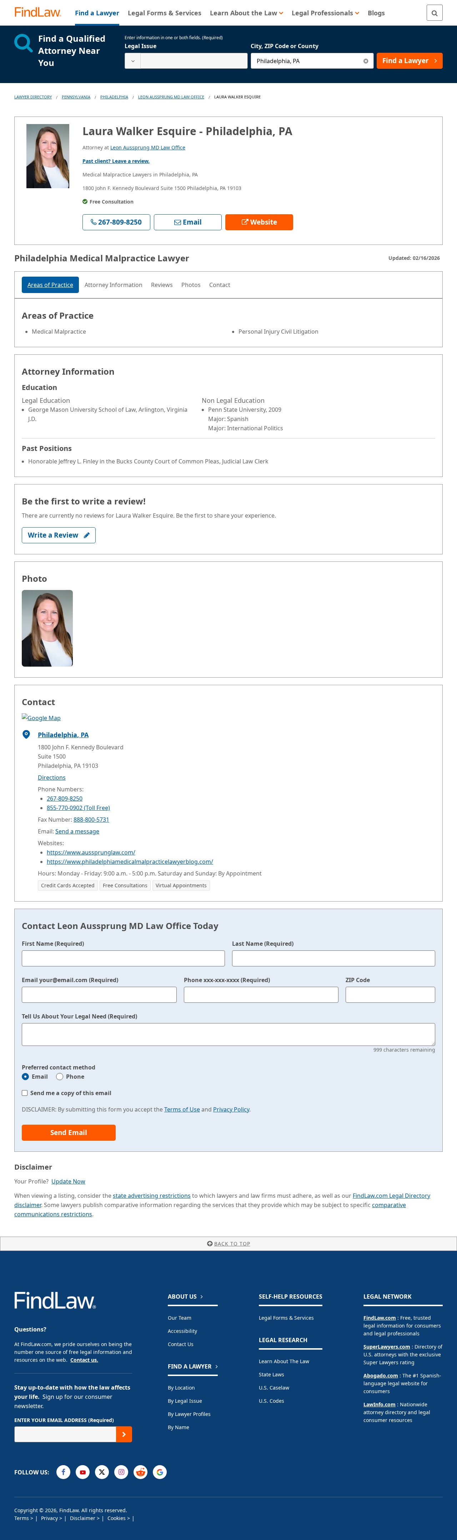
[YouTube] (83, 1472)
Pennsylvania (76, 96)
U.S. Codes (271, 1400)
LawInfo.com (379, 1404)
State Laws (271, 1374)
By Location (181, 1387)
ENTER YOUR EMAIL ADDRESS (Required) (64, 1420)
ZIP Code (358, 980)
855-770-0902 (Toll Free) (78, 808)
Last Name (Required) (262, 944)
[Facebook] (63, 1472)
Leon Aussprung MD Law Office (171, 96)
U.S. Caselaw (274, 1387)
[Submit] (124, 1434)
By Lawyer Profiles (189, 1414)
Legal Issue (140, 46)
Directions (52, 777)
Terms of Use (182, 1109)
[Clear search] (366, 61)
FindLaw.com (379, 1317)
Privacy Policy (231, 1109)
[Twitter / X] (102, 1472)
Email (40, 1076)
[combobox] (186, 61)
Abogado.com (380, 1375)
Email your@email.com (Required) (70, 980)
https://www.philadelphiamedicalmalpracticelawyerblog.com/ (130, 862)
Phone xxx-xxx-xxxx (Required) (227, 980)
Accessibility (182, 1331)
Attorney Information (113, 285)
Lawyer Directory (33, 96)
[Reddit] (140, 1472)
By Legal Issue (185, 1400)
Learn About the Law (284, 1361)
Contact (219, 285)
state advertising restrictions (152, 1196)
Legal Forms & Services (286, 1317)
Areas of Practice (50, 285)
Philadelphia (114, 96)
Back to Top (232, 1243)
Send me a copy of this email (70, 1093)
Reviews (162, 285)
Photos (191, 285)
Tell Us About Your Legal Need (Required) (79, 1016)
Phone (75, 1076)
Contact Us (181, 1344)
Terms (22, 1518)
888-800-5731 (91, 819)
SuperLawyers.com (386, 1346)
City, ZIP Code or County (284, 46)
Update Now (68, 1181)
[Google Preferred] (160, 1472)
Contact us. (84, 1359)
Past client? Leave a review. (116, 161)
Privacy (50, 1518)
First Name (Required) (53, 944)
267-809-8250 (64, 798)
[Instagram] (121, 1472)
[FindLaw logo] (41, 12)
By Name (178, 1427)
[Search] (435, 13)
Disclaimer (83, 1518)
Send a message (77, 831)
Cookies (117, 1518)
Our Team (179, 1317)
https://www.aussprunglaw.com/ (91, 852)
